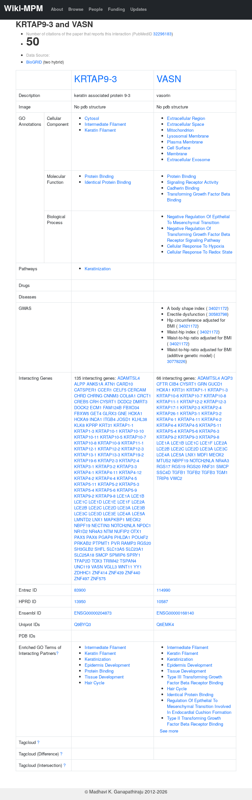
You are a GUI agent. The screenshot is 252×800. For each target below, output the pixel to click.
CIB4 (173, 384)
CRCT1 (144, 395)
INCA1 (96, 419)
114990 (163, 590)
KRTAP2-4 (129, 460)
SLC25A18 (84, 555)
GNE (122, 413)
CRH (94, 401)
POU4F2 (140, 537)
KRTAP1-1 (124, 425)
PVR (115, 543)
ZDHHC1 (82, 572)
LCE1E (109, 502)
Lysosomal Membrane (188, 136)
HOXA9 (81, 419)
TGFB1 (178, 472)
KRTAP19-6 (85, 460)
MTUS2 (164, 460)
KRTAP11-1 (132, 443)
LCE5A (138, 513)
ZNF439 (116, 572)
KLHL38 (139, 419)
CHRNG (94, 395)
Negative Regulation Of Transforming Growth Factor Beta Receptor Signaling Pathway (198, 234)
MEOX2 (133, 519)
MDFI (202, 454)
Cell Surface (178, 147)
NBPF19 (82, 525)
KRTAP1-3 (84, 431)
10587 (162, 601)
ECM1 (96, 407)
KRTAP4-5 (127, 478)
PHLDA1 (122, 537)
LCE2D (109, 508)
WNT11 (125, 566)
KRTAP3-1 (84, 466)
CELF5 (119, 390)
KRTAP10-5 (111, 437)
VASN (169, 78)
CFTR (162, 384)
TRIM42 (110, 561)
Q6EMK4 (165, 624)
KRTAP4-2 (84, 478)
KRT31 (105, 425)
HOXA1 (135, 413)
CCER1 (105, 390)
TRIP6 (163, 478)
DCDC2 (124, 401)
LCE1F (123, 502)
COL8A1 (128, 395)
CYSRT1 (108, 401)
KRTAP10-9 (109, 443)
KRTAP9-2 (84, 496)
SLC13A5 (115, 549)
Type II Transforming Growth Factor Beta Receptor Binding (195, 721)
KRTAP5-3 (129, 484)
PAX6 (91, 537)
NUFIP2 (121, 531)
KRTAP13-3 (109, 454)
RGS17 (163, 466)
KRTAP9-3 (95, 78)
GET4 (95, 413)
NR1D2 (81, 531)
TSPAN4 (128, 561)
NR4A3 (95, 531)
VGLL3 (110, 566)
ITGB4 (109, 419)
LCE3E (109, 513)
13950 (80, 601)
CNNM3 (111, 395)
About (57, 9)
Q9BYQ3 (82, 624)
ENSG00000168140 (175, 613)
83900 (80, 590)
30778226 (176, 361)
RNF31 (208, 466)
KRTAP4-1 (84, 472)
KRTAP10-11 (86, 437)
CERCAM (137, 390)
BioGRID (34, 62)
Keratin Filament (100, 130)
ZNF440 (132, 572)
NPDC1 (144, 525)
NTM (108, 531)
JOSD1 (124, 419)
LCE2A (138, 502)
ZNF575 (98, 578)
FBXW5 (81, 413)
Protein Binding (99, 176)
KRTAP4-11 (106, 472)
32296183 (162, 33)
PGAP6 (105, 537)
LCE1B (137, 496)
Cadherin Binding (183, 188)
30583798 (218, 314)
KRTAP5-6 (105, 490)
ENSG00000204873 (93, 613)
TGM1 (222, 472)
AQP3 (227, 378)
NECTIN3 (101, 525)
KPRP (92, 425)
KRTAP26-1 (168, 413)
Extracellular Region (186, 118)
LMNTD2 (82, 519)
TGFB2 (193, 472)
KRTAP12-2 (109, 449)
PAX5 (79, 537)
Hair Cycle (94, 682)
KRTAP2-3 (108, 460)
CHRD (80, 395)
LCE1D (95, 502)
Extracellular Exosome (188, 159)
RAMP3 (128, 543)
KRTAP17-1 (168, 407)
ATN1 (110, 384)
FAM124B (112, 407)
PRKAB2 (82, 543)
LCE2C (95, 508)
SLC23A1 (134, 549)
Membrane (177, 153)
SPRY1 (133, 555)
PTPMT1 (101, 543)
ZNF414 (99, 572)
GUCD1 (215, 384)
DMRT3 (140, 401)
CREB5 (81, 401)
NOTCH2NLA (123, 525)
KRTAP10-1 (106, 431)
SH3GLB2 (83, 549)
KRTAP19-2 (132, 454)
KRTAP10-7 (135, 437)
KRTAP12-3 (132, 449)
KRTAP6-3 (209, 431)
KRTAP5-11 (85, 484)
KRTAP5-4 (84, 490)
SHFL (99, 549)
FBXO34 (131, 407)
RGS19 (178, 466)
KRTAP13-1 (85, 454)
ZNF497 (81, 578)
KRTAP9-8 (105, 496)
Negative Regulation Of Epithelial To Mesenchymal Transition (198, 219)
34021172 (218, 308)
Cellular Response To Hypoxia (195, 246)
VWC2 (176, 478)
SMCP (101, 555)
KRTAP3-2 (105, 466)
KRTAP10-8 (85, 443)
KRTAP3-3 (127, 466)
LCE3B (138, 508)
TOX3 (97, 561)
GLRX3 (109, 413)
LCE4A (124, 513)
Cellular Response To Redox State (199, 252)
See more (169, 731)
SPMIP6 (117, 555)
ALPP (79, 384)
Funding (116, 9)
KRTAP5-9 (127, 490)
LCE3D (95, 513)
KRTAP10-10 (131, 431)
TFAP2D (82, 561)
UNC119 (82, 566)
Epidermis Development (107, 665)
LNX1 (97, 519)
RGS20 (144, 543)
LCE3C (80, 513)
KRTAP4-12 (130, 472)
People (96, 9)
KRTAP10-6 (168, 395)
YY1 (138, 566)
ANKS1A (95, 384)
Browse (75, 9)
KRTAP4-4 (105, 478)
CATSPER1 (85, 390)
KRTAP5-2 (108, 484)
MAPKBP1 (114, 519)
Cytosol (92, 118)
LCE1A (123, 496)
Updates (138, 9)
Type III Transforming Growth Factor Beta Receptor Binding (195, 680)
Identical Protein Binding (108, 182)
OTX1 (136, 531)
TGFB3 (208, 472)
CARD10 (124, 384)
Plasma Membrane (185, 142)
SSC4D (164, 472)
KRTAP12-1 (85, 449)
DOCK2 (81, 407)
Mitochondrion (180, 130)
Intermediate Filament (105, 124)
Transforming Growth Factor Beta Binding (198, 197)
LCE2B (80, 508)
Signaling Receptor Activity (193, 182)
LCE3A (124, 508)
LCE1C (80, 502)
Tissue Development (104, 677)
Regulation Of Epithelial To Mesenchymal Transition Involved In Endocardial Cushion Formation (199, 706)
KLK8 (79, 425)
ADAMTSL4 (128, 378)
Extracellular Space (185, 124)
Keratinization (98, 268)
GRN (202, 384)
